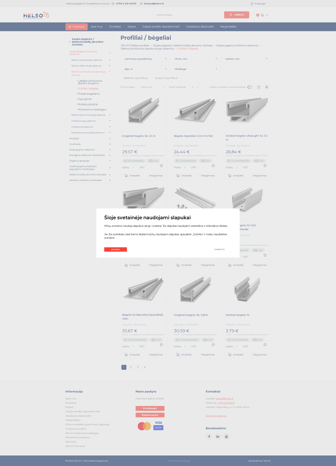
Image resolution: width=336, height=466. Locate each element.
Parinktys (219, 249)
